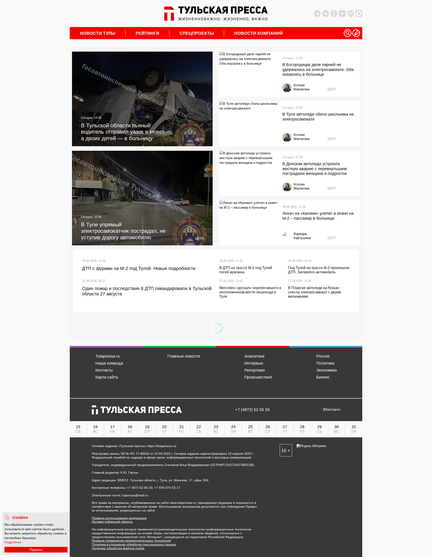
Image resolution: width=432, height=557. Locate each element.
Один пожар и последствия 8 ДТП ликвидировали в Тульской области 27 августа (147, 291)
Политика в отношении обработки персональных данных (134, 544)
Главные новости (183, 356)
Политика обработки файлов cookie (118, 548)
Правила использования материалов (119, 518)
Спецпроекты (197, 33)
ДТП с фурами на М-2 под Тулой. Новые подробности (138, 268)
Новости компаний (258, 33)
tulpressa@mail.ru (135, 495)
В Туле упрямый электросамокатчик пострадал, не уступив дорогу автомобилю (123, 231)
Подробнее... (14, 542)
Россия (323, 356)
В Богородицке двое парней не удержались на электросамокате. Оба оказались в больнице (318, 69)
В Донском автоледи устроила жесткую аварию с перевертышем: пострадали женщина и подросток (315, 169)
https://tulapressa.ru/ (161, 446)
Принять (36, 550)
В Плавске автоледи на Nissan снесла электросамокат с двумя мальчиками (314, 292)
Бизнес (323, 377)
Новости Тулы (97, 33)
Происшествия (258, 377)
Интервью (253, 363)
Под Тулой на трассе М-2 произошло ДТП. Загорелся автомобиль (318, 270)
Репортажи (254, 370)
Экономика (326, 370)
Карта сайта (106, 377)
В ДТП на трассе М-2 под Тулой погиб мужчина (245, 270)
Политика (325, 363)
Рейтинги (147, 33)
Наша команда (109, 363)
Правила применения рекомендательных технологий (131, 540)
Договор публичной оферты (112, 521)
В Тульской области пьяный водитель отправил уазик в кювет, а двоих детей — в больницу (123, 132)
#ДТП (199, 139)
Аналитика (254, 356)
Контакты (104, 370)
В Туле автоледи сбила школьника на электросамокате (318, 116)
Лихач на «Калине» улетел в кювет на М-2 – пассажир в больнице (318, 216)
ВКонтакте (331, 409)
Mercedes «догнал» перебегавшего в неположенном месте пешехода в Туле (250, 292)
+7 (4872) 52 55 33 (252, 410)
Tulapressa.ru (107, 356)
